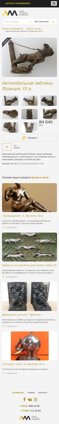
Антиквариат (18, 393)
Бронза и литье (40, 177)
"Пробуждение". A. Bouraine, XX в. (22, 215)
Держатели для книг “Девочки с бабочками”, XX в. (22, 316)
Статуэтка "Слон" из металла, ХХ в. (23, 364)
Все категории (42, 21)
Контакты (42, 393)
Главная (31, 393)
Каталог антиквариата (18, 3)
